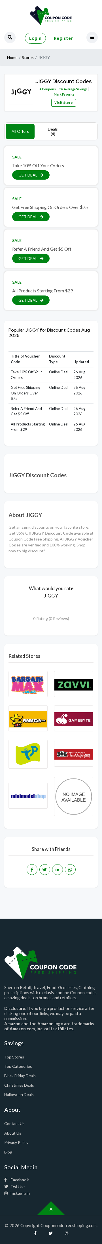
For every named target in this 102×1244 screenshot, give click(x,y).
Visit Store (63, 102)
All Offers (20, 131)
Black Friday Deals (20, 1075)
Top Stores (14, 1057)
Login (35, 38)
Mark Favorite (63, 94)
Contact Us (14, 1123)
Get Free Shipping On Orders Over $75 (50, 207)
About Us (12, 1133)
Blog (8, 1152)
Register (63, 38)
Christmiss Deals (19, 1085)
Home (12, 57)
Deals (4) (53, 131)
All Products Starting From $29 (42, 290)
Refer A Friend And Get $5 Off (41, 249)
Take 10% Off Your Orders (38, 165)
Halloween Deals (19, 1094)
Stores (28, 57)
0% (61, 89)
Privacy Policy (16, 1142)
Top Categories (18, 1066)
